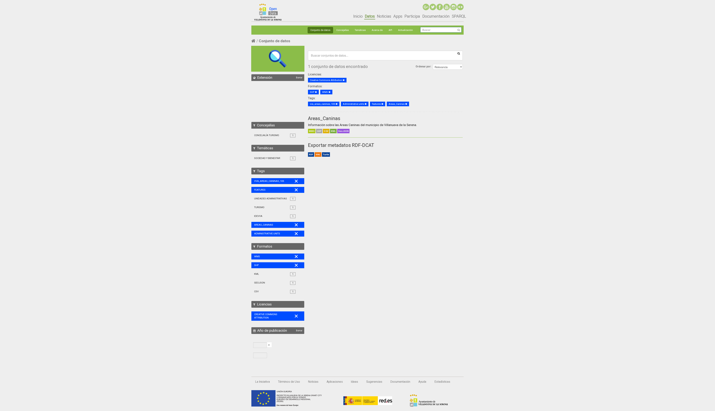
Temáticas (360, 30)
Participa (412, 16)
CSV (326, 131)
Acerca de (377, 30)
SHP (319, 131)
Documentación (435, 16)
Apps (397, 16)
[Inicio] (268, 12)
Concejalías (342, 30)
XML (318, 154)
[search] (458, 53)
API (390, 30)
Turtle (326, 154)
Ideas (354, 381)
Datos (370, 16)
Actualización (405, 30)
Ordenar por (423, 66)
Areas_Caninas (324, 118)
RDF (311, 154)
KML (333, 131)
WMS (311, 131)
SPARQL (459, 16)
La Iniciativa (262, 381)
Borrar (299, 77)
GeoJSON (343, 131)
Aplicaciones (335, 381)
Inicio (358, 16)
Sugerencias (374, 381)
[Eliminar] (344, 80)
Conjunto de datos (320, 30)
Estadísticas (442, 381)
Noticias (384, 16)
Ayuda (422, 381)
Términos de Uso (289, 381)
